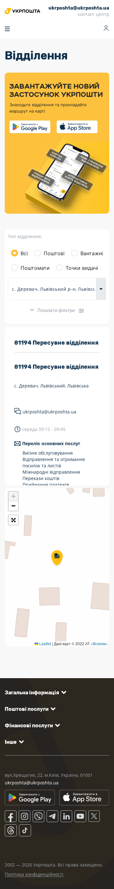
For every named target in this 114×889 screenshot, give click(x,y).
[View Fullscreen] (13, 520)
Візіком (99, 643)
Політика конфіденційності (34, 874)
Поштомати (35, 268)
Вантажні (91, 253)
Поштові (54, 253)
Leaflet (44, 643)
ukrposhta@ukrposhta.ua (49, 412)
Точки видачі (82, 268)
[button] (57, 558)
